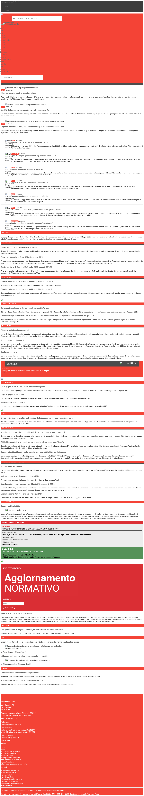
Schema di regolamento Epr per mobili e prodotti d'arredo (25, 308)
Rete (10, 2)
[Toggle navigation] (2, 24)
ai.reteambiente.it (7, 785)
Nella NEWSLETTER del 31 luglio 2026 (16, 613)
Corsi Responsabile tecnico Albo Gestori (19, 555)
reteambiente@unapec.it (10, 738)
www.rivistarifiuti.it (7, 777)
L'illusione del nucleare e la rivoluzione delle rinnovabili (24, 656)
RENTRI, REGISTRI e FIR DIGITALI (15, 534)
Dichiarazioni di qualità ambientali (15, 330)
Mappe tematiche (7, 762)
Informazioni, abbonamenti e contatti (14, 764)
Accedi (7, 10)
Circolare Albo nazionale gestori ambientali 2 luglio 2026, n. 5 (26, 289)
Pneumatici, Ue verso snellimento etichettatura (29, 183)
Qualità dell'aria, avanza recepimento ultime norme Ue (25, 110)
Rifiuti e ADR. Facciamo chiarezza (15, 540)
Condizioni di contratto (18, 790)
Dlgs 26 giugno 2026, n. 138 (12, 395)
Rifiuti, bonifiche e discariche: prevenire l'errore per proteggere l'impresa (31, 557)
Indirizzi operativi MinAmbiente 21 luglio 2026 (20, 476)
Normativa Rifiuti (7, 756)
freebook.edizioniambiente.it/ (11, 779)
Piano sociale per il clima (11, 466)
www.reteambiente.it (8, 773)
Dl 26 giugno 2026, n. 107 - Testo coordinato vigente (23, 387)
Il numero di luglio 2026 (10, 506)
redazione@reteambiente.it (11, 724)
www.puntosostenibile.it (9, 781)
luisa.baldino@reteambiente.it (11, 732)
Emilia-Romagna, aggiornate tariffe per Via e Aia (30, 142)
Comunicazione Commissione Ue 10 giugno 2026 (21, 494)
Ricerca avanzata (7, 22)
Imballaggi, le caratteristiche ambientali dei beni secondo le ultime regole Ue (33, 432)
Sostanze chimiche (9, 352)
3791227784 (31, 730)
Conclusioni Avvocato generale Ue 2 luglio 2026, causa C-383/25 (28, 484)
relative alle (116, 237)
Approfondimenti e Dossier (11, 760)
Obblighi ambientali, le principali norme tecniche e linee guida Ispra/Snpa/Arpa (33, 442)
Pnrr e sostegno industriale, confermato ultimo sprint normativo (36, 210)
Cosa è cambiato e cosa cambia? (78, 534)
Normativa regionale (8, 753)
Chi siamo (4, 790)
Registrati (8, 6)
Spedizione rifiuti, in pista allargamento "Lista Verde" (32, 223)
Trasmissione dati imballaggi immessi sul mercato (22, 680)
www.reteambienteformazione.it (13, 783)
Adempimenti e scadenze (10, 758)
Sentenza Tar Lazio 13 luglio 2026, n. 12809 (19, 247)
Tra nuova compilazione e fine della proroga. (47, 534)
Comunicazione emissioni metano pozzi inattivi (21, 673)
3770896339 (30, 732)
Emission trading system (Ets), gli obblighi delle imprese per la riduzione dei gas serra (37, 418)
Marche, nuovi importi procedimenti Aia (18, 93)
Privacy (30, 790)
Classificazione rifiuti (10, 544)
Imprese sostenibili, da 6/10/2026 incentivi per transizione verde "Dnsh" (33, 127)
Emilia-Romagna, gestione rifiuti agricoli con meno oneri (33, 156)
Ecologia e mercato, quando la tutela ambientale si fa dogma (25, 371)
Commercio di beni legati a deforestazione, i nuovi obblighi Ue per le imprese (33, 452)
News (3, 749)
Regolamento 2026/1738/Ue (13, 402)
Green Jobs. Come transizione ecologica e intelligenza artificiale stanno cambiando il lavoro (40, 642)
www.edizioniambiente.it (10, 771)
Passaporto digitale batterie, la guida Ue (27, 169)
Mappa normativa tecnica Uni (13, 340)
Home (3, 747)
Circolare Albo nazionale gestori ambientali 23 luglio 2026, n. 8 (27, 281)
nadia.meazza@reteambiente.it (12, 730)
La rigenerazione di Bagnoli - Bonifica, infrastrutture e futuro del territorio (32, 630)
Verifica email (8, 607)
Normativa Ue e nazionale (10, 751)
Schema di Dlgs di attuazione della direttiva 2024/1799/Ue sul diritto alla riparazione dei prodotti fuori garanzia (47, 316)
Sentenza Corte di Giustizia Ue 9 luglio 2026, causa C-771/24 (26, 267)
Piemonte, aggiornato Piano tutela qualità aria (29, 196)
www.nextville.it (6, 775)
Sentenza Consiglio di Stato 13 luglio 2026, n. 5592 (22, 257)
